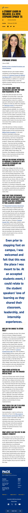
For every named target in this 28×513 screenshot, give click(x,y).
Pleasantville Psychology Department (14, 206)
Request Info (14, 511)
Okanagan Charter (9, 105)
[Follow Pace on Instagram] (16, 504)
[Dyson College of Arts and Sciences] (9, 473)
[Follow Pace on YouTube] (19, 504)
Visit (20, 511)
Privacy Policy (14, 501)
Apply (8, 511)
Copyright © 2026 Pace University (14, 499)
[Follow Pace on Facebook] (8, 504)
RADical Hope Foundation (9, 132)
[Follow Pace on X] (12, 504)
